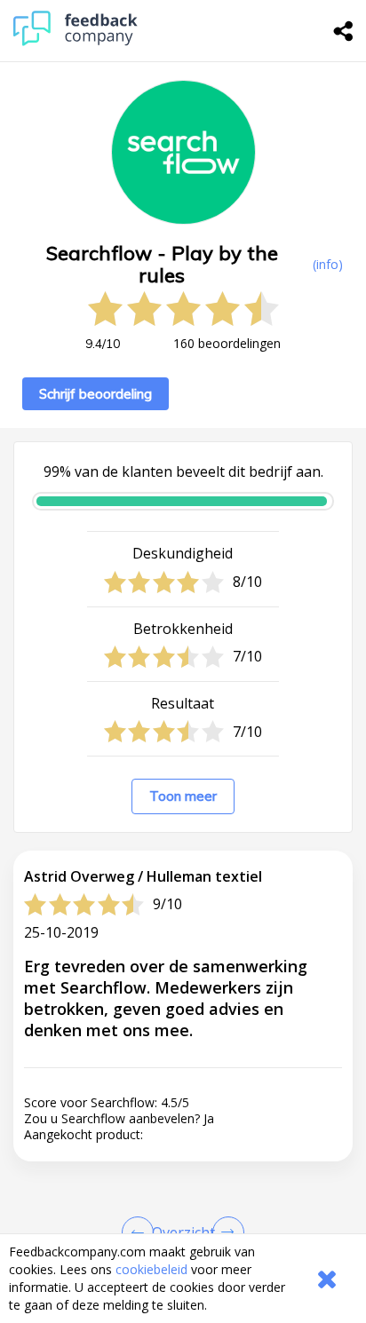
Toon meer (183, 796)
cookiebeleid (151, 1269)
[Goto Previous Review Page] (141, 1232)
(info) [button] (328, 264)
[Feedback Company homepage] (75, 41)
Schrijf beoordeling (95, 393)
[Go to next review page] (224, 1232)
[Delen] (343, 31)
